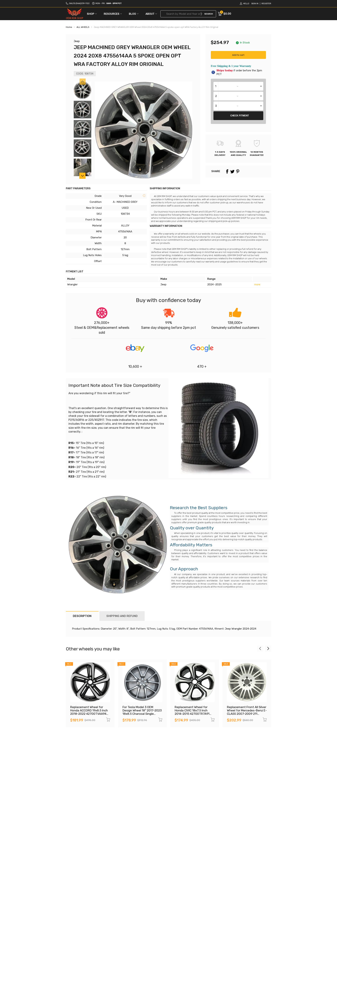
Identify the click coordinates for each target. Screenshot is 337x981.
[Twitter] (232, 171)
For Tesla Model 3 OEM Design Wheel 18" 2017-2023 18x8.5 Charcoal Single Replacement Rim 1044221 (142, 712)
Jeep (77, 41)
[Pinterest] (238, 171)
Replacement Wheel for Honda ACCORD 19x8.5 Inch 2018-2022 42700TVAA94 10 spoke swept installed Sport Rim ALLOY (89, 713)
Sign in (254, 3)
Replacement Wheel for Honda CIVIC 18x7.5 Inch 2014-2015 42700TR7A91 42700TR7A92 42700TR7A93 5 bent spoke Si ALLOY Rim (194, 715)
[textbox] (238, 86)
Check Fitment (239, 115)
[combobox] (238, 86)
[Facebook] (227, 171)
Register (266, 3)
